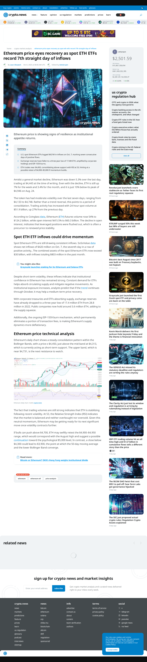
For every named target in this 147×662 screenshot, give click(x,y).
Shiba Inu (44, 623)
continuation (21, 440)
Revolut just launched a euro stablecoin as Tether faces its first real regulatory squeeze (126, 190)
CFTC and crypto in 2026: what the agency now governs (125, 103)
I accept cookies (112, 650)
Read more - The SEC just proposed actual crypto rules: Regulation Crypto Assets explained (126, 504)
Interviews (18, 641)
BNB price (68, 22)
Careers (69, 619)
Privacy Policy (98, 612)
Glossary (92, 8)
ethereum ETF (35, 478)
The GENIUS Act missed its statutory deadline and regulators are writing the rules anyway (126, 370)
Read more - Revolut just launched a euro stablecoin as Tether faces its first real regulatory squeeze (126, 174)
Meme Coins (25, 8)
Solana (43, 615)
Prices (100, 15)
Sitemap (17, 645)
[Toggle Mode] (142, 8)
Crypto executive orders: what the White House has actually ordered (125, 129)
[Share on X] (7, 140)
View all (126, 156)
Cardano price (125, 22)
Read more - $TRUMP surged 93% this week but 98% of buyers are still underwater (126, 210)
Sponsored (45, 641)
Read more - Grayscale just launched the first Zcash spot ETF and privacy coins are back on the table (126, 282)
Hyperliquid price (106, 22)
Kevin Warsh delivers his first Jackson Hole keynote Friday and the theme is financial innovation (125, 334)
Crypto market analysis (23, 48)
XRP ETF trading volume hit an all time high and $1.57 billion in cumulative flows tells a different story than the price (125, 443)
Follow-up (73, 8)
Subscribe (58, 588)
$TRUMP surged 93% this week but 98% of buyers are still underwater (124, 226)
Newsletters (53, 8)
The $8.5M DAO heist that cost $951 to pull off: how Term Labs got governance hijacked (124, 484)
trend (84, 287)
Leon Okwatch (15, 65)
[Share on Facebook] (7, 136)
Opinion (53, 15)
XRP (112, 450)
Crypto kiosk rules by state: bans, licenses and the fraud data (124, 139)
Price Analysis (51, 478)
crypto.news (38, 403)
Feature (44, 15)
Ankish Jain (63, 65)
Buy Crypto (7, 8)
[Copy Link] (7, 154)
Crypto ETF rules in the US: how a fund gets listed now (126, 120)
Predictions (90, 15)
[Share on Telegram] (7, 149)
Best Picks (83, 8)
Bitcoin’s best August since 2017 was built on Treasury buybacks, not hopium (125, 262)
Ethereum (22, 478)
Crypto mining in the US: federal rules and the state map (126, 148)
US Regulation (66, 15)
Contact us (36, 8)
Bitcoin (43, 608)
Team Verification (73, 623)
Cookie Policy (98, 615)
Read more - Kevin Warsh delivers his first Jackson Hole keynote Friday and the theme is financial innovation (126, 318)
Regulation (45, 637)
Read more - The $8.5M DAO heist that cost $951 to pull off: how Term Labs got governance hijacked (126, 468)
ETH (61, 216)
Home (9, 48)
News (34, 15)
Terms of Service (99, 608)
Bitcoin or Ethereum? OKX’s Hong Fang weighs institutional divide (54, 460)
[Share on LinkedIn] (7, 145)
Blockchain (45, 626)
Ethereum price (32, 22)
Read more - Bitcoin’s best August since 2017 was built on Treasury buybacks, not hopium (126, 246)
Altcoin (43, 630)
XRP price (51, 22)
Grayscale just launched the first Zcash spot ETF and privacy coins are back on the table (125, 298)
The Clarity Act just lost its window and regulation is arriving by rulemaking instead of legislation (126, 406)
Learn (108, 15)
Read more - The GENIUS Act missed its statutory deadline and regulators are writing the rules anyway (126, 354)
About (45, 8)
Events (16, 8)
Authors (69, 626)
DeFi (42, 634)
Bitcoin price (12, 22)
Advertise (64, 8)
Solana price (87, 22)
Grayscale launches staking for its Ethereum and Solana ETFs (51, 267)
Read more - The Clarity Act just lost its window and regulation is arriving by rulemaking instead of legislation (126, 390)
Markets (78, 15)
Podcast (17, 637)
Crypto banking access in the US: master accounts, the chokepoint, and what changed (126, 112)
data (42, 216)
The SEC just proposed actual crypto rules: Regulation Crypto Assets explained (124, 520)
